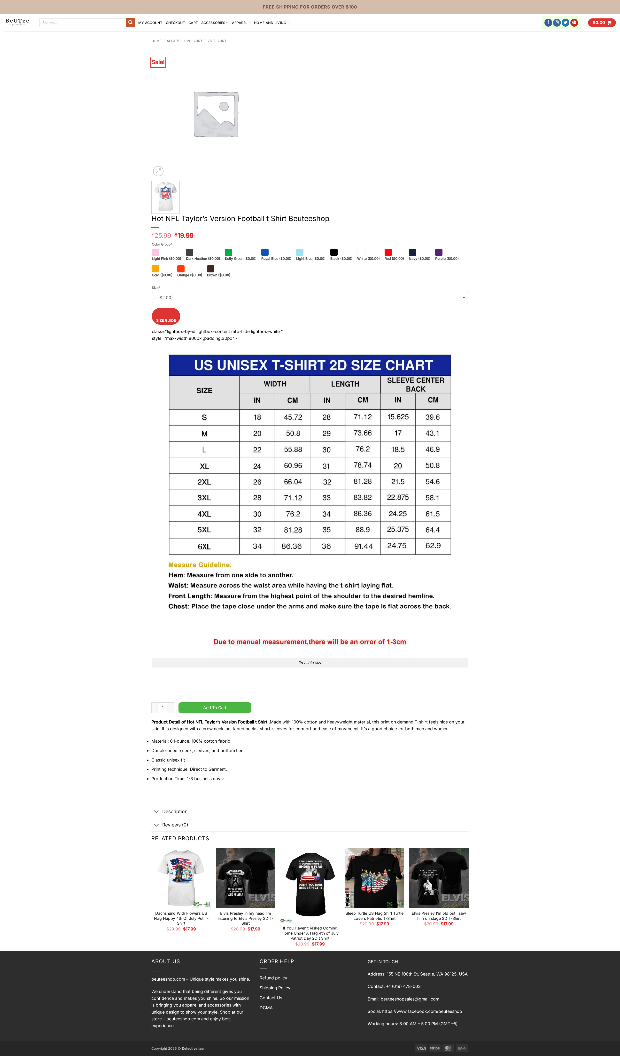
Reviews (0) (175, 825)
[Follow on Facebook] (548, 23)
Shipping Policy (275, 987)
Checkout (175, 23)
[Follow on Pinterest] (574, 23)
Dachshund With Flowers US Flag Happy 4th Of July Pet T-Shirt (181, 918)
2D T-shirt (217, 41)
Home (156, 41)
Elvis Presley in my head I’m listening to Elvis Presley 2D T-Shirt (245, 918)
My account (150, 23)
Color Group (162, 244)
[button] (602, 22)
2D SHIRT (194, 41)
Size (156, 288)
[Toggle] (156, 812)
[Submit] (130, 22)
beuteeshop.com (168, 979)
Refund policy (273, 977)
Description (174, 811)
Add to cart (214, 707)
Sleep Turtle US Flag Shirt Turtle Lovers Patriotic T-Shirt (374, 916)
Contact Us (271, 997)
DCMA (266, 1007)
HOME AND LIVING (270, 23)
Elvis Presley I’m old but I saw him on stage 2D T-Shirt (439, 916)
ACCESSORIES (213, 23)
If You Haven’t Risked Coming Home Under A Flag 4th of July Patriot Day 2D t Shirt (310, 933)
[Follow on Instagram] (557, 23)
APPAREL (240, 23)
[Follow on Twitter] (566, 23)
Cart (193, 23)
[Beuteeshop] (18, 22)
